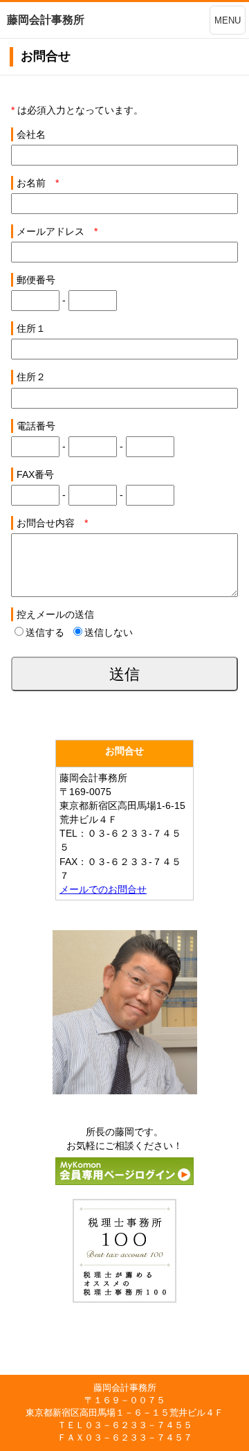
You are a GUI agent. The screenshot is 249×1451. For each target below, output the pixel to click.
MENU (227, 20)
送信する (45, 632)
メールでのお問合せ (103, 889)
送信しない (108, 632)
